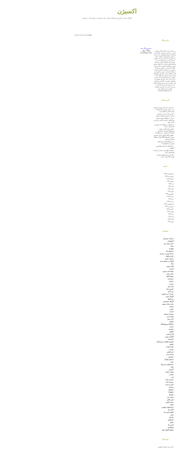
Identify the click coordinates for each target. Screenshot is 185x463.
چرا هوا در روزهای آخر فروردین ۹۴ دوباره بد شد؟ (164, 125)
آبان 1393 (170, 189)
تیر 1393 (170, 199)
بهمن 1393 (170, 181)
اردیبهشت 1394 (168, 174)
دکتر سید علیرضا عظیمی (165, 447)
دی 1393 (170, 184)
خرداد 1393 (170, 201)
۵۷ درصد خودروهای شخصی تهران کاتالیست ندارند (165, 156)
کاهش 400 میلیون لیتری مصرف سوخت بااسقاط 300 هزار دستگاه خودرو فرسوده (164, 137)
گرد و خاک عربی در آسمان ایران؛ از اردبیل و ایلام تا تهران (165, 115)
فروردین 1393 (169, 206)
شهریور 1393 (169, 194)
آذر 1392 (170, 216)
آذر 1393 (170, 186)
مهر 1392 (170, 221)
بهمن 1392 (170, 211)
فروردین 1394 (169, 176)
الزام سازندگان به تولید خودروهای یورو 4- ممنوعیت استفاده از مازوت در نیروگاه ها (164, 131)
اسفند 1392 (169, 209)
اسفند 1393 (169, 179)
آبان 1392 (170, 219)
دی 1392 (170, 214)
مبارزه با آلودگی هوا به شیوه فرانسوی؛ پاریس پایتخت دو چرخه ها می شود (164, 120)
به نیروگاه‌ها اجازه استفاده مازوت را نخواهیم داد (165, 142)
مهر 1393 (170, 191)
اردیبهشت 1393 (168, 204)
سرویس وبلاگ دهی (146, 48)
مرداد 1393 (170, 196)
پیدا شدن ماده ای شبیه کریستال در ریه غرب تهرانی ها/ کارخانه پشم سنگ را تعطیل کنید (164, 109)
